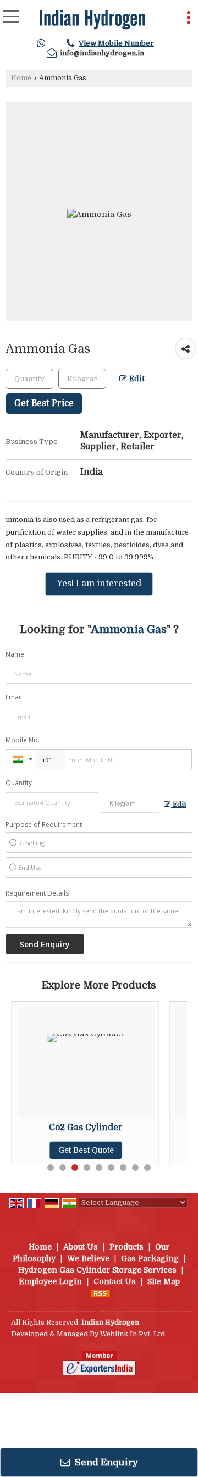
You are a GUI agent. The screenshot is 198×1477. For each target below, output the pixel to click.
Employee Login (50, 1281)
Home (21, 78)
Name (15, 654)
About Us (80, 1246)
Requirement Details (37, 893)
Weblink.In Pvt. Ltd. (133, 1334)
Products (126, 1246)
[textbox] (82, 379)
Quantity (19, 782)
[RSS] (101, 1293)
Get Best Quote (86, 1150)
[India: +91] (21, 759)
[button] (116, 43)
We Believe (88, 1258)
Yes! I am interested (99, 583)
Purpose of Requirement (44, 825)
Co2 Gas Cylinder (86, 1127)
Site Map (163, 1281)
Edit (136, 379)
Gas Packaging (150, 1258)
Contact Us (115, 1281)
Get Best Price (44, 403)
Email (14, 697)
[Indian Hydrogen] (92, 19)
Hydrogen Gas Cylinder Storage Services (97, 1269)
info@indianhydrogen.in (102, 53)
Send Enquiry (105, 1462)
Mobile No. (23, 740)
